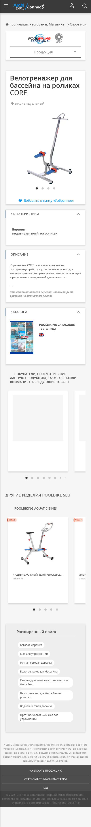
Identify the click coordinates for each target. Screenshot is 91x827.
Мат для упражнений (34, 654)
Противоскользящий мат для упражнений (39, 717)
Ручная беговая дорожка (36, 663)
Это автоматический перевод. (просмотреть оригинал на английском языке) (42, 294)
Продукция (43, 52)
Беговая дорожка (31, 645)
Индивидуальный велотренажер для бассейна (44, 682)
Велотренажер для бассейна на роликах (41, 695)
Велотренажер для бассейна (39, 671)
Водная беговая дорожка (36, 706)
